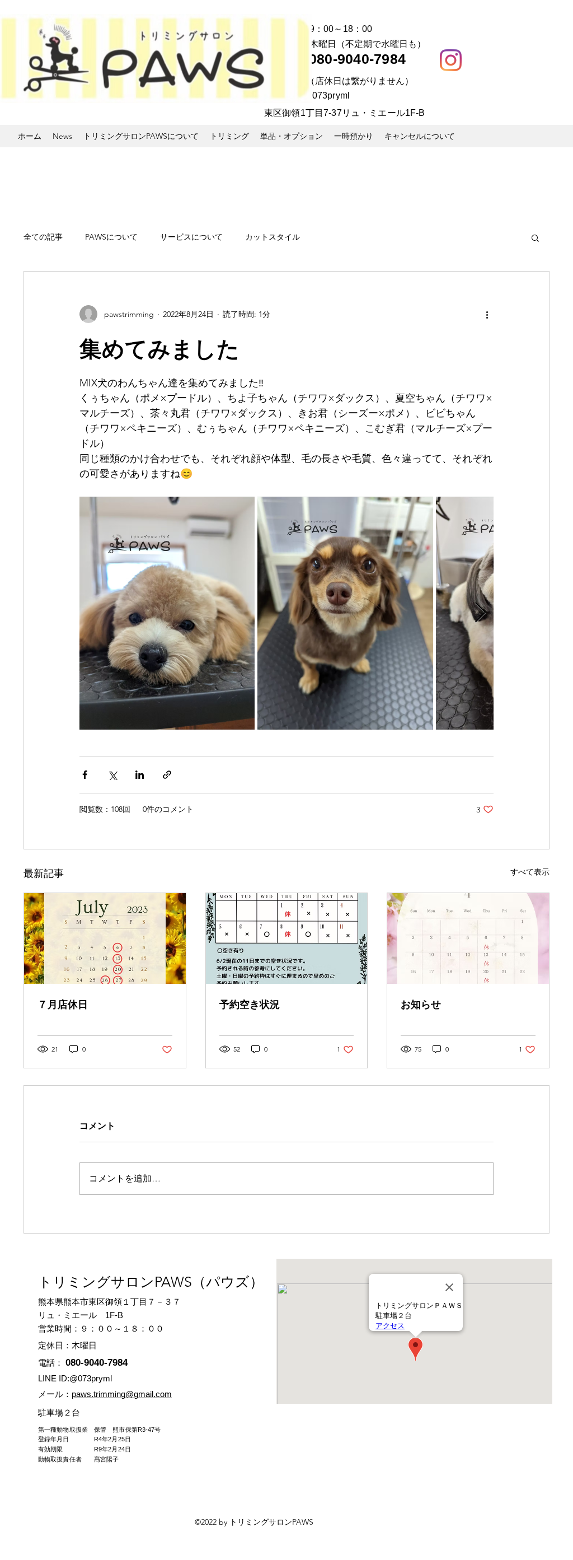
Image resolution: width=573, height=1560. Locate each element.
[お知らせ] (468, 938)
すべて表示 (529, 872)
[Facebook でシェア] (84, 774)
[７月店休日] (105, 938)
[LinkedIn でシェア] (139, 774)
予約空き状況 (249, 1004)
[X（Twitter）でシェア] (112, 774)
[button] (535, 237)
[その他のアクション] (487, 314)
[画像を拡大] (167, 613)
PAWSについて (111, 237)
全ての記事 (43, 237)
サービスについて (191, 237)
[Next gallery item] (480, 613)
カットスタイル (272, 237)
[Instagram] (451, 60)
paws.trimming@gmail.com (122, 1394)
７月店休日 (62, 1004)
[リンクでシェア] (167, 774)
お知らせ (421, 1004)
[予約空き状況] (287, 938)
